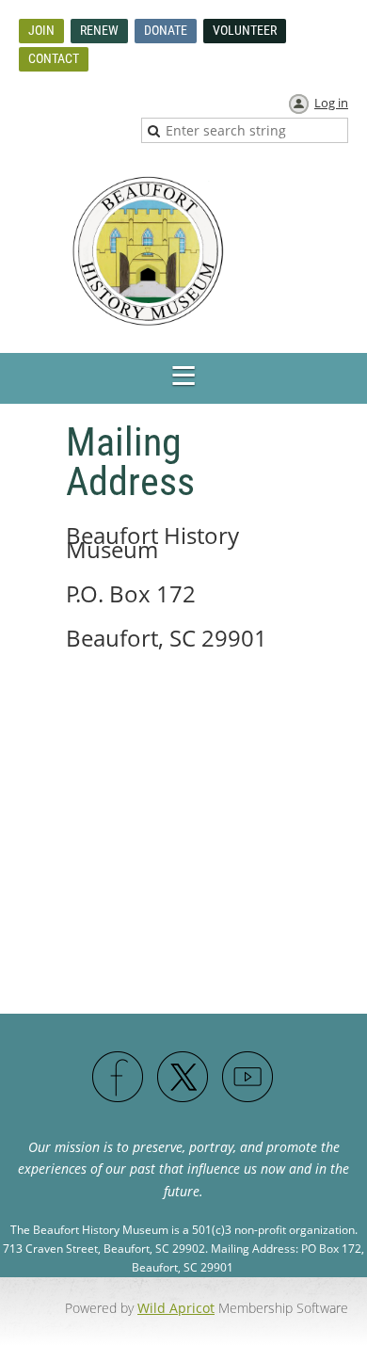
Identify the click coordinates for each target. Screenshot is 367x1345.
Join (41, 30)
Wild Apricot (176, 1308)
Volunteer (245, 30)
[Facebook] (118, 1077)
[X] (183, 1077)
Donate (165, 30)
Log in (331, 102)
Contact (53, 58)
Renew (99, 30)
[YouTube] (248, 1077)
